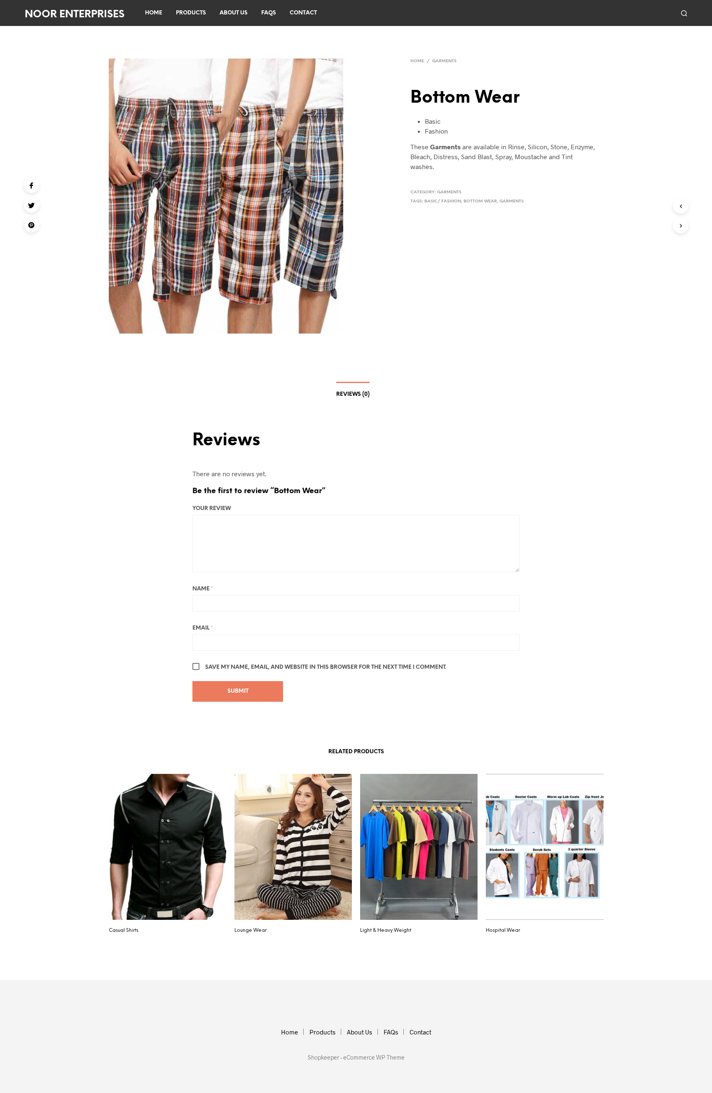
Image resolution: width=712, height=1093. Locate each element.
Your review (211, 508)
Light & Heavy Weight (385, 930)
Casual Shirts (123, 930)
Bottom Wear (480, 201)
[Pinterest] (31, 225)
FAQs (268, 13)
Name (202, 589)
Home (153, 13)
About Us (234, 13)
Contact (303, 13)
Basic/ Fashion (442, 201)
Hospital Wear (503, 930)
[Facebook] (31, 185)
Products (191, 13)
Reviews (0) (353, 394)
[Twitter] (31, 205)
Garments (444, 61)
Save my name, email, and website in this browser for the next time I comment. (325, 667)
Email (202, 628)
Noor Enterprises (74, 14)
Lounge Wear (250, 930)
